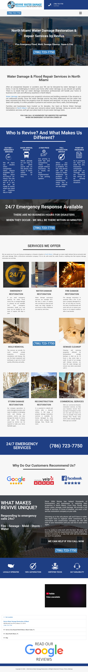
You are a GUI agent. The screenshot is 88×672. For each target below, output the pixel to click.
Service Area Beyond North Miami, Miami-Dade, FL (20, 630)
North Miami (22, 108)
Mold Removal (16, 347)
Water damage (11, 96)
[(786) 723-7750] (49, 5)
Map (7, 638)
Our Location (9, 617)
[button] (44, 617)
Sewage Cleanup (72, 347)
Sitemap (70, 669)
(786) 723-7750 (58, 4)
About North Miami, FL (12, 634)
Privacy (61, 669)
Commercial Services (72, 401)
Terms (65, 669)
